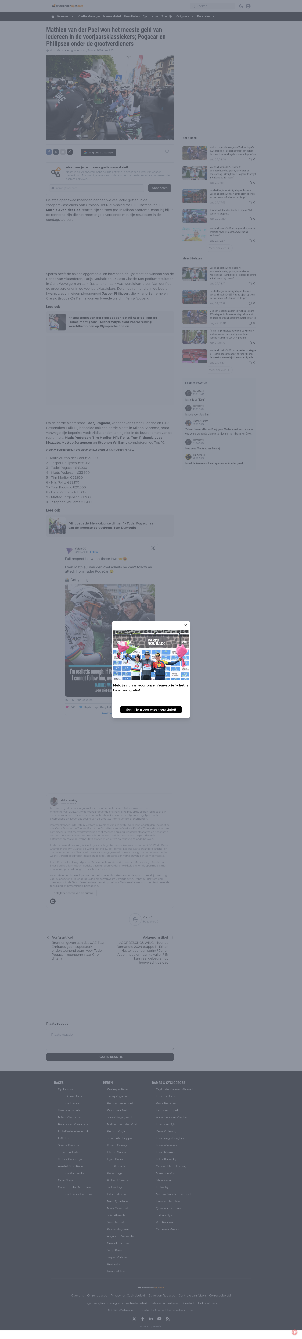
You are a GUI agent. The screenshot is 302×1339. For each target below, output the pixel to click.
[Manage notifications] (294, 1332)
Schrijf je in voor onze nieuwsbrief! (151, 709)
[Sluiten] (185, 625)
